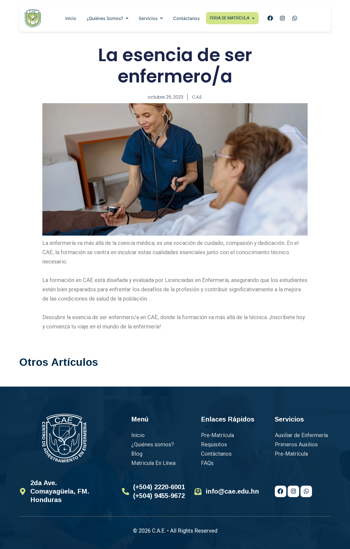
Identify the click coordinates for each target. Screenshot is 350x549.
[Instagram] (282, 18)
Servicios (148, 18)
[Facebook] (270, 18)
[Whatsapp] (294, 18)
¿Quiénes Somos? (105, 18)
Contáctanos (186, 18)
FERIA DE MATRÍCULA (229, 18)
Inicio (70, 18)
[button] (107, 18)
